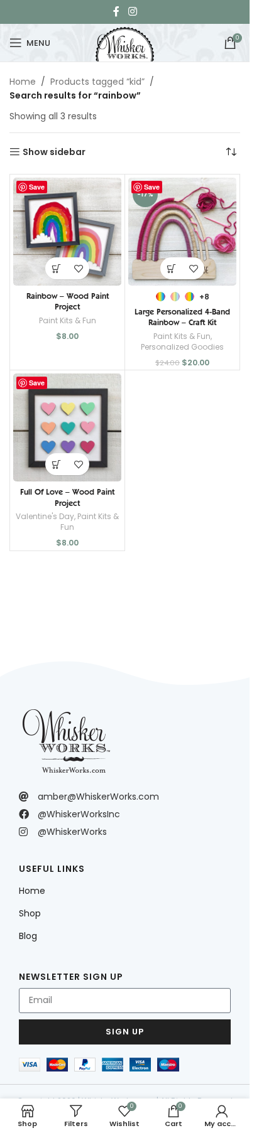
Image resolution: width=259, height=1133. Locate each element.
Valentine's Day (45, 516)
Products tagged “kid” (97, 81)
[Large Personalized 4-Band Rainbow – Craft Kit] (182, 232)
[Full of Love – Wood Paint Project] (67, 427)
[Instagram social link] (132, 11)
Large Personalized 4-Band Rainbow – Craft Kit (182, 317)
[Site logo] (124, 41)
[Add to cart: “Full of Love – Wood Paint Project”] (56, 464)
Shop (30, 913)
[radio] (160, 296)
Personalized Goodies (182, 346)
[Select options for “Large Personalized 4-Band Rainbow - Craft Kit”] (171, 268)
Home (22, 81)
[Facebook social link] (116, 11)
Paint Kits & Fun (67, 320)
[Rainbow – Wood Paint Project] (67, 232)
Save (37, 186)
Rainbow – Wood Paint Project (67, 301)
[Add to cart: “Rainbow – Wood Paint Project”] (56, 268)
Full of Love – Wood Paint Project (67, 497)
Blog (28, 936)
